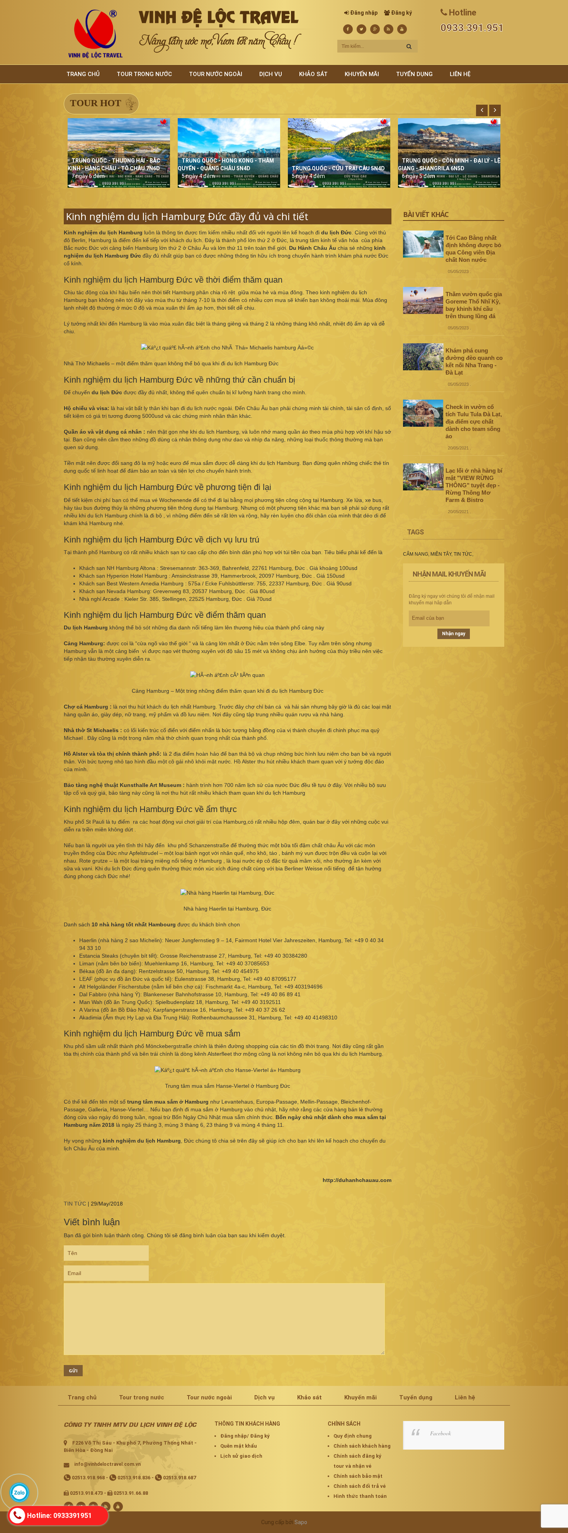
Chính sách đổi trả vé (359, 1486)
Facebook (440, 1433)
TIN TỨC (75, 1204)
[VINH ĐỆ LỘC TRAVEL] (95, 34)
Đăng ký (401, 13)
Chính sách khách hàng (362, 1446)
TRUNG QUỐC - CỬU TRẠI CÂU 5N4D (338, 168)
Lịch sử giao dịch (241, 1456)
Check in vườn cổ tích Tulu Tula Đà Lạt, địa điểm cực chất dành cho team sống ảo (474, 421)
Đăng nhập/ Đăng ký (245, 1436)
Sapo (300, 1522)
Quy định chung (352, 1436)
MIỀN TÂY (440, 554)
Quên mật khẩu (238, 1446)
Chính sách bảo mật (358, 1476)
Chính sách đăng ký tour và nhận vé (357, 1461)
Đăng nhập (364, 13)
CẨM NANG (415, 554)
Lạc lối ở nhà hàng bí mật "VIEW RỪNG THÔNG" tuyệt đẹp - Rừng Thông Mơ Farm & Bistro (474, 485)
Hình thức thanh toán (360, 1496)
